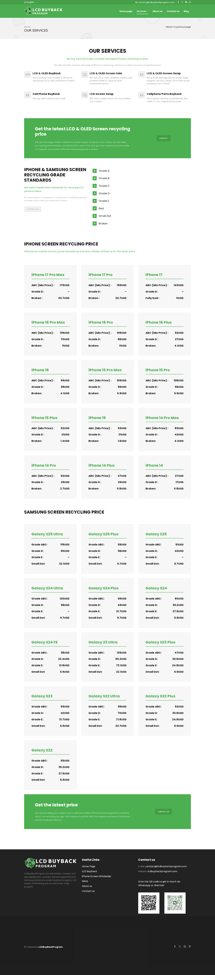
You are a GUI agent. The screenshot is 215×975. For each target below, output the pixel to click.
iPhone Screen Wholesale (96, 876)
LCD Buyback (89, 871)
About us (157, 11)
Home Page (88, 866)
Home (27, 26)
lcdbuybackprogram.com (162, 871)
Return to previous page (178, 26)
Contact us (173, 11)
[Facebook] (178, 2)
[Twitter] (182, 2)
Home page (125, 11)
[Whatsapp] (190, 2)
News (85, 881)
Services (141, 11)
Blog (186, 11)
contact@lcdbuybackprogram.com (166, 866)
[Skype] (186, 2)
